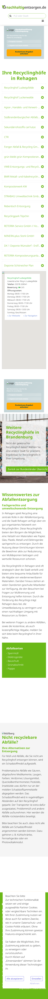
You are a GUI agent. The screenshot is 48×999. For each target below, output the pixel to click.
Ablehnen (34, 983)
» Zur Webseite (13, 315)
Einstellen (36, 978)
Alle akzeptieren (15, 978)
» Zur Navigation (30, 315)
